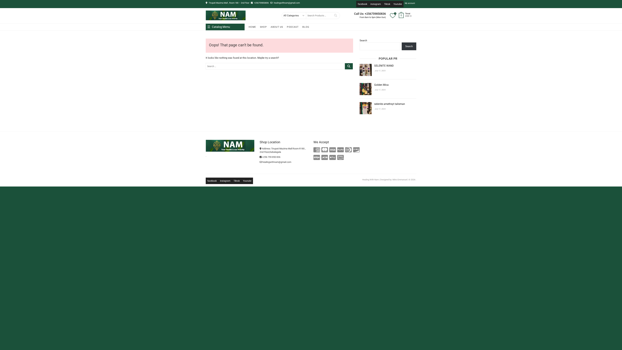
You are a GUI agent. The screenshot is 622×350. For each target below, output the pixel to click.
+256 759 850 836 (271, 157)
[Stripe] (316, 157)
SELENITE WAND (384, 65)
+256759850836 (261, 3)
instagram (375, 4)
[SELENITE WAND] (366, 65)
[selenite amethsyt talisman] (366, 104)
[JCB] (324, 157)
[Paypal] (340, 150)
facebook (362, 4)
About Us (277, 27)
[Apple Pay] (332, 157)
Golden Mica (381, 84)
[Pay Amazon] (340, 157)
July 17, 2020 (380, 71)
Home (252, 27)
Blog (305, 27)
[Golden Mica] (366, 84)
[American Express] (316, 150)
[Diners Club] (348, 150)
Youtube (397, 4)
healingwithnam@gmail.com (286, 3)
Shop (263, 27)
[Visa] (332, 150)
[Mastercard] (324, 150)
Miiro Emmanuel (399, 179)
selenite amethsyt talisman (389, 103)
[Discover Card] (356, 150)
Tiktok (387, 4)
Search (336, 15)
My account (410, 3)
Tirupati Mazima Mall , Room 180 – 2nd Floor (228, 3)
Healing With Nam (370, 179)
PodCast (293, 27)
